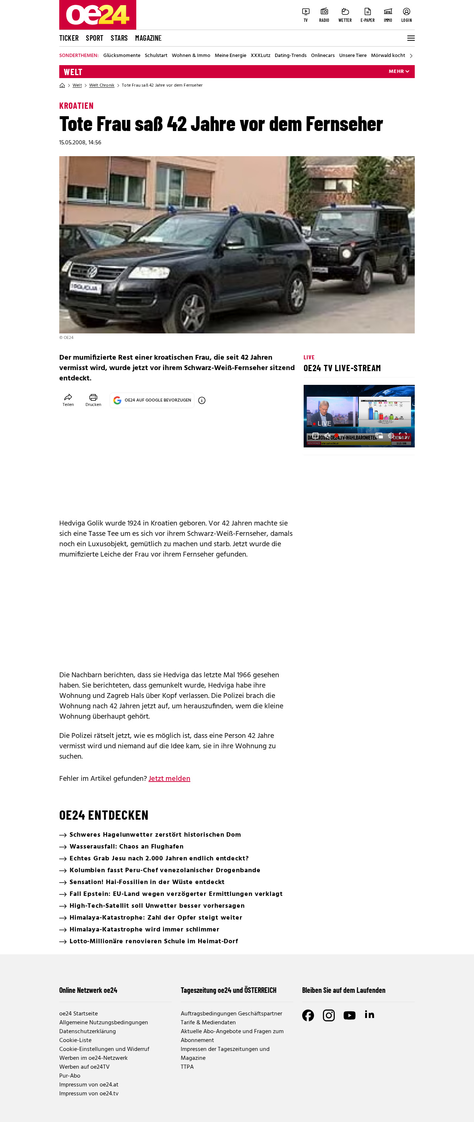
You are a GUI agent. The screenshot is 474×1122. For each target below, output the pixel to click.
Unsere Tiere (353, 56)
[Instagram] (329, 1015)
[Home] (62, 85)
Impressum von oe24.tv (88, 1094)
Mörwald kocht (388, 56)
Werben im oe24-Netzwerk (93, 1058)
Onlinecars (323, 56)
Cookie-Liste (75, 1040)
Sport (94, 37)
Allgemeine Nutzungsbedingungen (103, 1023)
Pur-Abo (69, 1076)
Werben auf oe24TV (84, 1067)
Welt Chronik (101, 85)
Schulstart (156, 56)
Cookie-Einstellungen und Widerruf (104, 1049)
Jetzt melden (169, 779)
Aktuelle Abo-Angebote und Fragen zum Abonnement (232, 1036)
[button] (315, 435)
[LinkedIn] (370, 1015)
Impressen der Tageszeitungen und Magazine (225, 1054)
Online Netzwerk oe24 (88, 989)
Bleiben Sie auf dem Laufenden (343, 989)
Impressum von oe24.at (88, 1085)
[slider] (340, 436)
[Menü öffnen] (410, 38)
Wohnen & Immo (191, 56)
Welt (73, 72)
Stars (119, 37)
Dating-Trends (291, 56)
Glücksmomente (121, 56)
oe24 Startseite (78, 1014)
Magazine (148, 37)
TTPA (187, 1067)
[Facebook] (308, 1015)
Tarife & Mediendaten (208, 1023)
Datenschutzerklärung (87, 1032)
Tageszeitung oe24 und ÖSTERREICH (229, 989)
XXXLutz (260, 56)
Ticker (69, 37)
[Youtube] (350, 1015)
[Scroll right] (411, 56)
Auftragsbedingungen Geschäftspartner (231, 1014)
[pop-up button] (391, 435)
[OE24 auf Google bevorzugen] (201, 400)
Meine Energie (230, 56)
